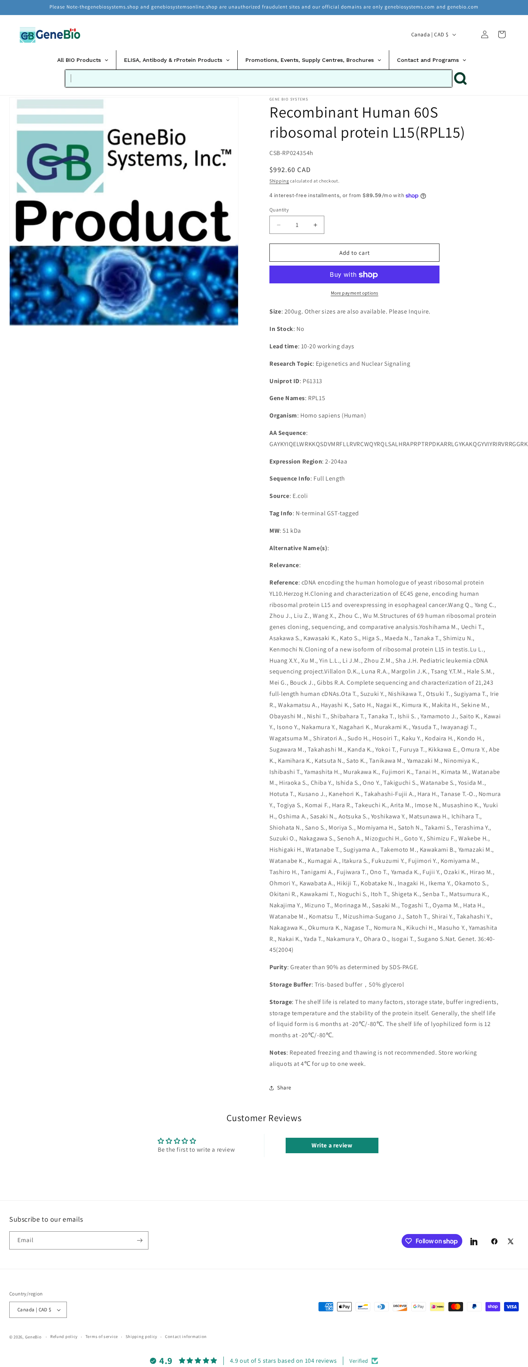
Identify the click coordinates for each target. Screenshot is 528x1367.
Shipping (279, 181)
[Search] (467, 34)
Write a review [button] (332, 1145)
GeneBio (34, 1337)
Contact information (186, 1336)
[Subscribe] (139, 1240)
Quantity (279, 209)
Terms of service (101, 1336)
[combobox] (258, 78)
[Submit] (460, 78)
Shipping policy (142, 1336)
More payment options (354, 293)
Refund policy (64, 1336)
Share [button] (284, 1087)
